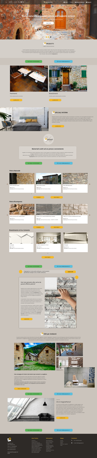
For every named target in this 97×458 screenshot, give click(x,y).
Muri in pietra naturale (35, 452)
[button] (46, 37)
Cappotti (89, 2)
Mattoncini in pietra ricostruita (37, 447)
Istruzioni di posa (34, 441)
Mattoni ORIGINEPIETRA (36, 446)
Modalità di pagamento (50, 446)
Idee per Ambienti (80, 2)
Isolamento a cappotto (64, 444)
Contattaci (47, 444)
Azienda (10, 2)
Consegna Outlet (49, 447)
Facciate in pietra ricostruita (36, 450)
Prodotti (71, 2)
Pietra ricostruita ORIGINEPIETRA (37, 445)
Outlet (66, 2)
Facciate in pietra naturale (36, 448)
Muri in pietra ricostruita (36, 451)
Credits (8, 453)
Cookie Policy (48, 448)
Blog (19, 2)
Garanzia (61, 441)
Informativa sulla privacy (50, 450)
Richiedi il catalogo (49, 442)
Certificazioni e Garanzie (36, 442)
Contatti (15, 2)
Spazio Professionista (49, 441)
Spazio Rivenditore (49, 440)
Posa (23, 2)
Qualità (61, 442)
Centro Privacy (48, 451)
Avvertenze (33, 440)
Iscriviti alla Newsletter (49, 445)
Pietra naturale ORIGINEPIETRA (37, 444)
